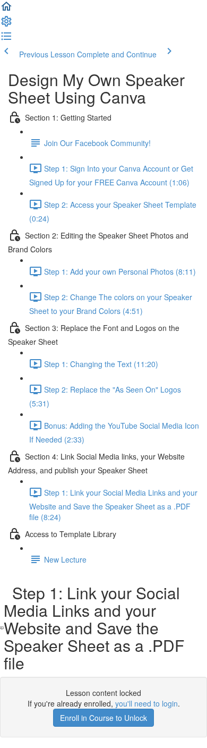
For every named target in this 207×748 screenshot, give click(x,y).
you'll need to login (146, 703)
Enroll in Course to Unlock (103, 717)
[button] (6, 9)
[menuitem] (6, 24)
